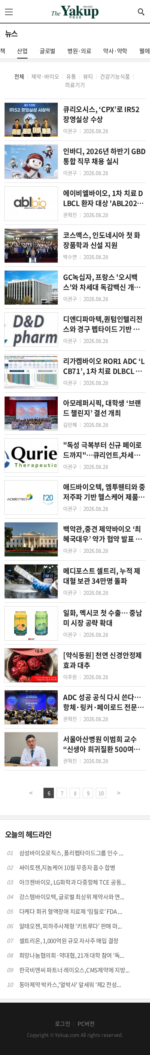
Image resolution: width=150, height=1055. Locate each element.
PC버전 (86, 1023)
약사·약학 (115, 51)
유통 (71, 76)
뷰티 (88, 76)
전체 (19, 76)
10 (100, 793)
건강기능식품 (115, 76)
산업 (22, 51)
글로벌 (47, 51)
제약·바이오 (45, 76)
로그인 (62, 1023)
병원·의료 (79, 51)
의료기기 (75, 85)
